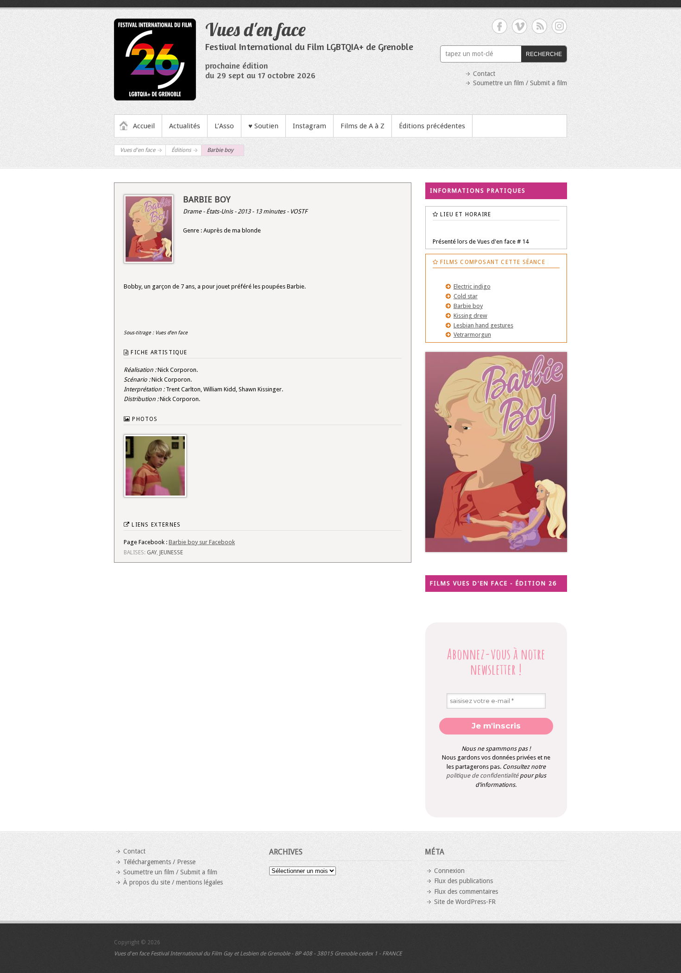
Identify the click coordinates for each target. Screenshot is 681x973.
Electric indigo (472, 286)
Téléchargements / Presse (159, 862)
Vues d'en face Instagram (559, 26)
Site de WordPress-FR (465, 901)
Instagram (309, 126)
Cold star (466, 296)
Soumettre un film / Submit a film (520, 83)
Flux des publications (463, 881)
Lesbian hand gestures (483, 325)
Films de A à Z (362, 126)
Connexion (449, 870)
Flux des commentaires (466, 891)
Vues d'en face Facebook (499, 26)
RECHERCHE (544, 54)
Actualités (184, 126)
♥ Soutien (263, 126)
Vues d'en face (255, 29)
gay (152, 552)
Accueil (144, 126)
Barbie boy (468, 305)
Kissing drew (470, 315)
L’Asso (224, 126)
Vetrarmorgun (472, 334)
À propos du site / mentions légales (173, 882)
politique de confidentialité (482, 775)
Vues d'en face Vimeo (519, 26)
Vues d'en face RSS (539, 26)
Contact (484, 73)
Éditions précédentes (432, 126)
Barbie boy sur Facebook (202, 542)
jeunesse (171, 552)
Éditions (181, 150)
